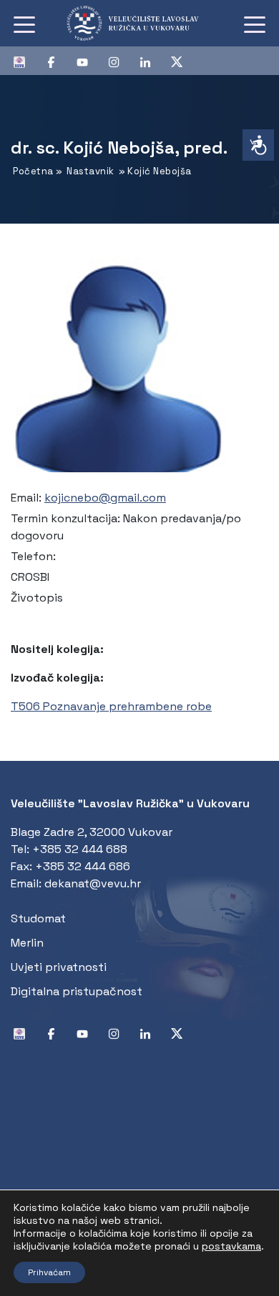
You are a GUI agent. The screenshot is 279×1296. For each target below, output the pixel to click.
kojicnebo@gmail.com (105, 497)
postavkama (231, 1246)
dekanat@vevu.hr (92, 883)
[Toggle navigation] (24, 23)
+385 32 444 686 (82, 866)
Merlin (27, 942)
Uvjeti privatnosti (59, 967)
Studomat (38, 918)
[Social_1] (25, 60)
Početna (33, 171)
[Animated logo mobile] (139, 23)
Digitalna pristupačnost (76, 991)
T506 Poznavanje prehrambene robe (111, 706)
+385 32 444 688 (79, 849)
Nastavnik (90, 171)
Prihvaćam (49, 1272)
